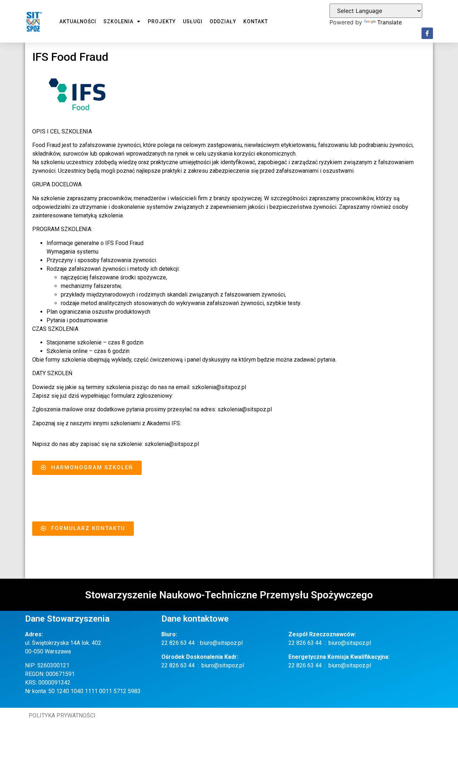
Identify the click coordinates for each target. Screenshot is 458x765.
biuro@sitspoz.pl (221, 642)
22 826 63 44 (178, 642)
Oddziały (223, 21)
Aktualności (77, 21)
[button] (87, 468)
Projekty (162, 21)
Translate (389, 22)
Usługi (193, 21)
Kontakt (255, 21)
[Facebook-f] (427, 33)
